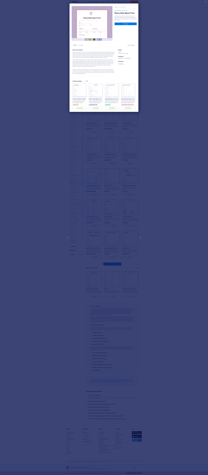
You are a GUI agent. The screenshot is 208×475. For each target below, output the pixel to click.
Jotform (121, 63)
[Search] (116, 7)
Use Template (125, 23)
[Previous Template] (68, 237)
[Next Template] (140, 237)
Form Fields (81, 45)
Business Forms (76, 104)
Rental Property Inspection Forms (127, 104)
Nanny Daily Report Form (125, 13)
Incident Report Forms (93, 104)
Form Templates (118, 10)
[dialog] (104, 237)
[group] (79, 97)
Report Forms (124, 10)
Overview (75, 45)
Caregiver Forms (127, 58)
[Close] (206, 1)
